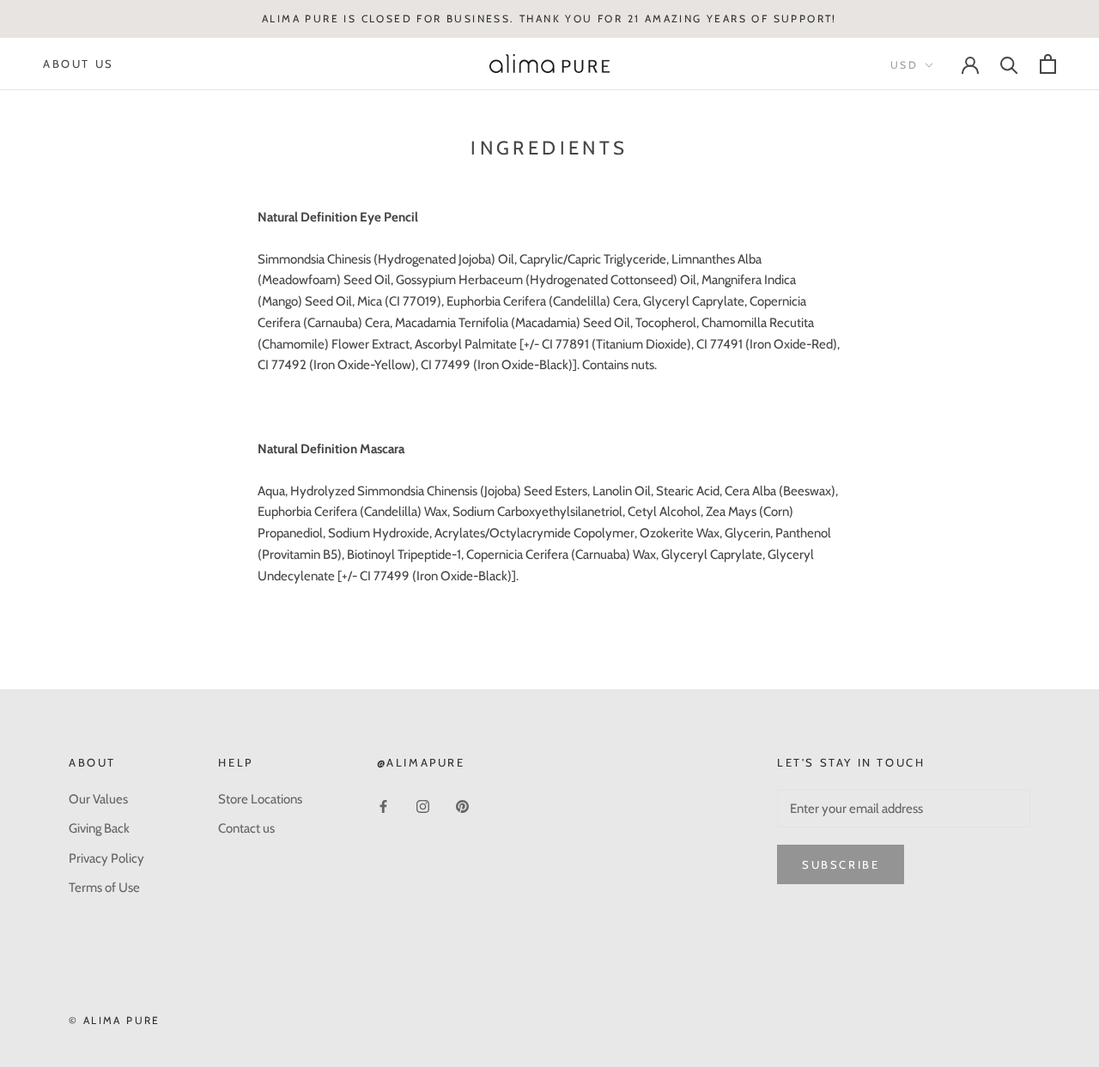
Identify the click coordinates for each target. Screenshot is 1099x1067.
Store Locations (260, 799)
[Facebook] (383, 805)
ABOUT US (78, 63)
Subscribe (840, 864)
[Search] (1009, 64)
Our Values (98, 799)
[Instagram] (422, 805)
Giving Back (99, 828)
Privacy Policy (106, 858)
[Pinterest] (462, 805)
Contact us (246, 828)
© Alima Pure (115, 1020)
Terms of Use (104, 887)
